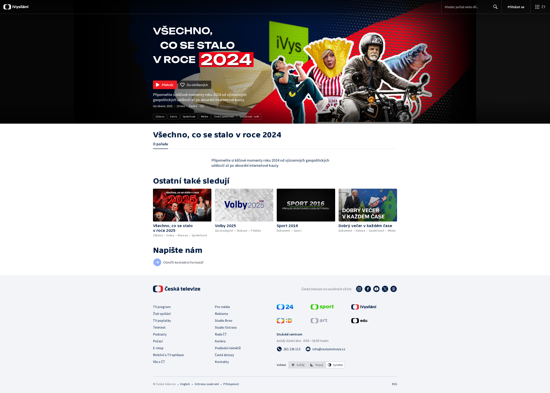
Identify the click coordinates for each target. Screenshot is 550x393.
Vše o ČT (159, 362)
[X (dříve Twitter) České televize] (385, 288)
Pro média (222, 307)
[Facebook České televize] (367, 288)
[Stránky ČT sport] (322, 308)
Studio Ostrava (226, 327)
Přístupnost (231, 384)
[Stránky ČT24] (285, 308)
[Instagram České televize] (359, 288)
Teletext (159, 327)
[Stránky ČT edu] (359, 322)
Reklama (221, 313)
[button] (182, 205)
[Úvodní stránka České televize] (177, 288)
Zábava (159, 116)
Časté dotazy (224, 355)
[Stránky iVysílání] (363, 308)
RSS (394, 384)
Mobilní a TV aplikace (168, 355)
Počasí (158, 341)
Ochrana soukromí (207, 384)
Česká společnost (224, 116)
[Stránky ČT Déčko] (284, 322)
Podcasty (160, 334)
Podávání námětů (228, 348)
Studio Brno (223, 320)
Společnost (189, 116)
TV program (162, 307)
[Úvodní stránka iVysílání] (19, 6)
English (185, 384)
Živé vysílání (162, 313)
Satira (173, 116)
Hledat (495, 7)
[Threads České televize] (393, 288)
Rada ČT (221, 334)
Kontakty (222, 362)
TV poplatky (162, 320)
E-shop (158, 348)
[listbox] (316, 365)
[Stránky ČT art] (319, 322)
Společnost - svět (249, 116)
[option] (298, 365)
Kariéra (220, 341)
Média (204, 116)
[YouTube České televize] (376, 288)
